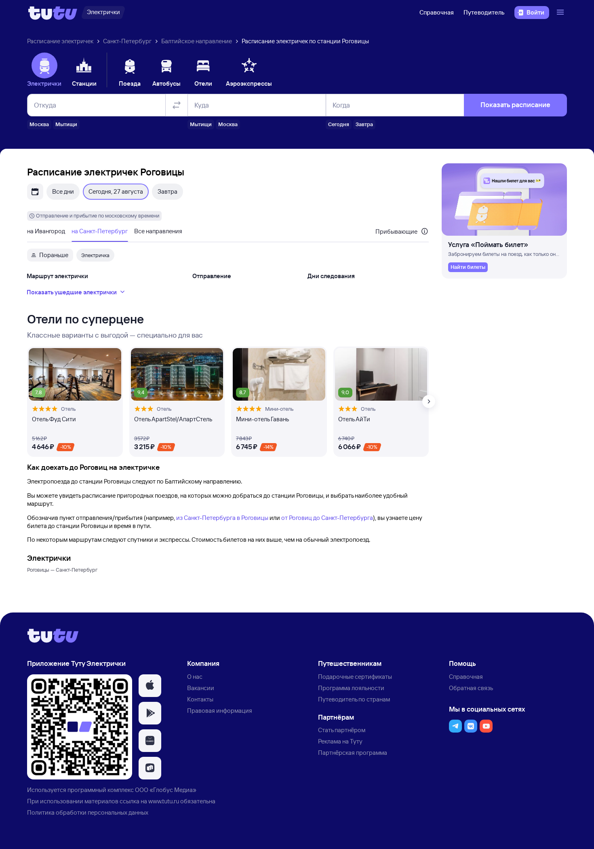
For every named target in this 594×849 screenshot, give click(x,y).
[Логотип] (52, 12)
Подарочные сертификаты (355, 676)
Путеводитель (484, 12)
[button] (150, 685)
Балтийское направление (196, 41)
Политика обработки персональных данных (87, 812)
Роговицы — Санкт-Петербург (62, 569)
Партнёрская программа (352, 752)
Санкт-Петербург (127, 41)
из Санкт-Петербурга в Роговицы (222, 518)
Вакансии (200, 688)
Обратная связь (471, 688)
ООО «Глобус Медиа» (165, 790)
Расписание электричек (60, 41)
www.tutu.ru (163, 801)
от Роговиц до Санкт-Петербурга (327, 518)
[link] (468, 267)
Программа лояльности (351, 688)
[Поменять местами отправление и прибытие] (176, 105)
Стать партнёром (341, 730)
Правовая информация (219, 710)
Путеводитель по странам (354, 699)
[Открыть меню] (561, 12)
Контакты (200, 699)
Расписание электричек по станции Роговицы (305, 41)
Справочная (436, 12)
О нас (194, 676)
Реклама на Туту (340, 741)
